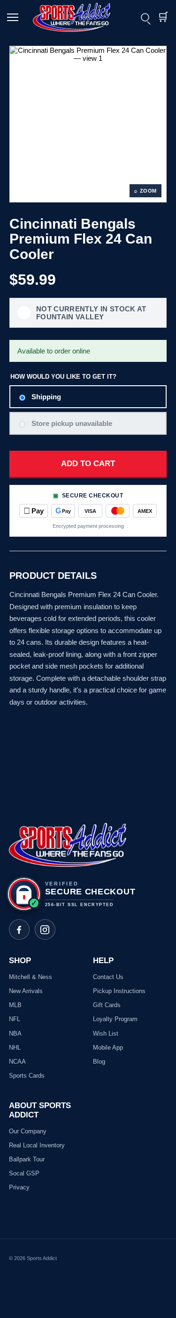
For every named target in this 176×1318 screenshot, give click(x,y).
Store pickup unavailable (71, 423)
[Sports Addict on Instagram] (45, 929)
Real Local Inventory (37, 1145)
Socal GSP (24, 1173)
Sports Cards (27, 1075)
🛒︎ (162, 17)
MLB (15, 1004)
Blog (99, 1061)
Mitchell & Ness (30, 976)
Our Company (27, 1131)
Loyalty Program (115, 1019)
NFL (14, 1019)
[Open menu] (14, 17)
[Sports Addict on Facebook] (19, 929)
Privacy (19, 1187)
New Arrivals (26, 990)
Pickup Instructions (119, 990)
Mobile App (108, 1047)
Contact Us (108, 976)
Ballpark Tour (27, 1159)
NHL (15, 1047)
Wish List (105, 1033)
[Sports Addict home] (77, 17)
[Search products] (145, 17)
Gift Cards (107, 1004)
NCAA (17, 1061)
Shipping (46, 397)
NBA (15, 1033)
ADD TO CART (88, 463)
